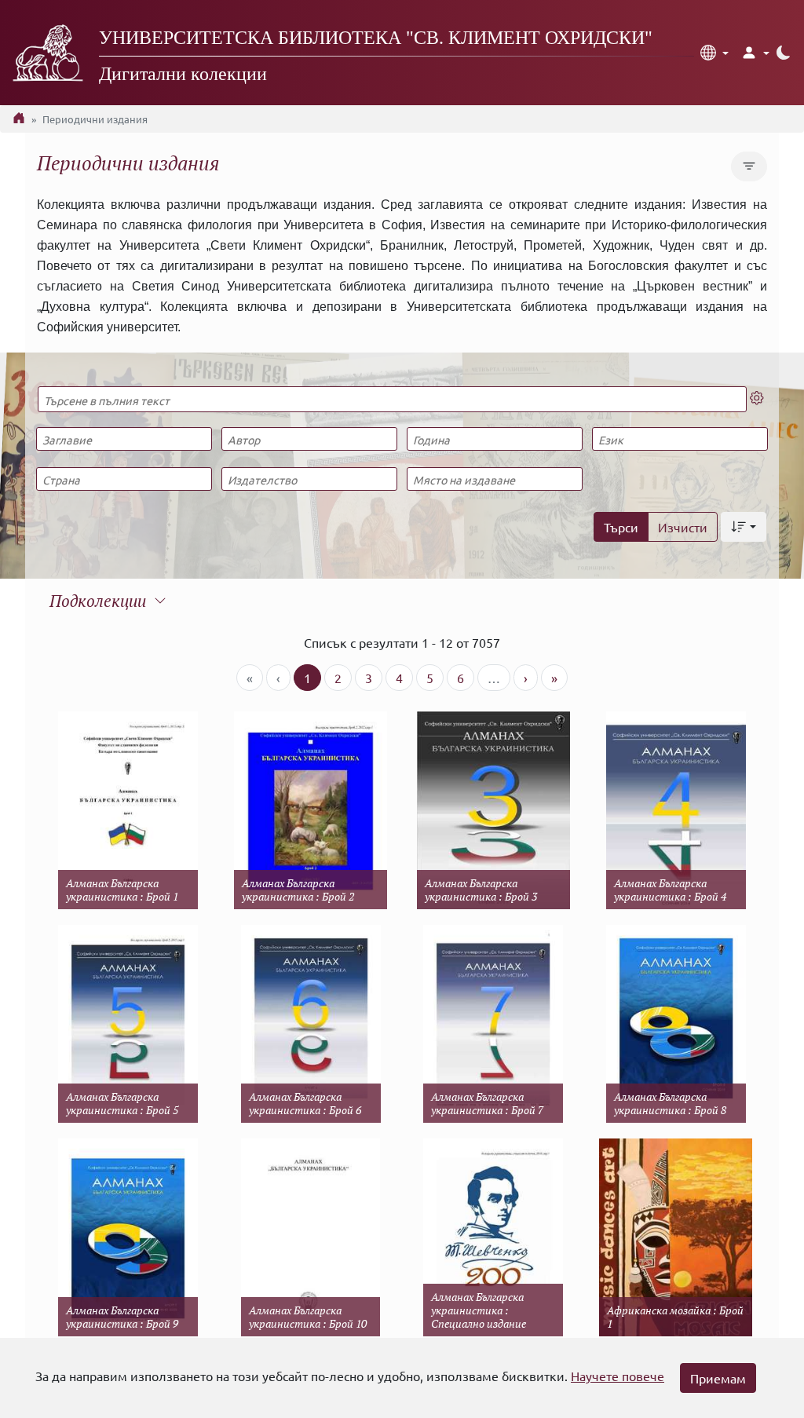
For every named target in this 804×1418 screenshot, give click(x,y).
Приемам (718, 1378)
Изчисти (682, 527)
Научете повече (617, 1375)
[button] (714, 52)
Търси (621, 527)
